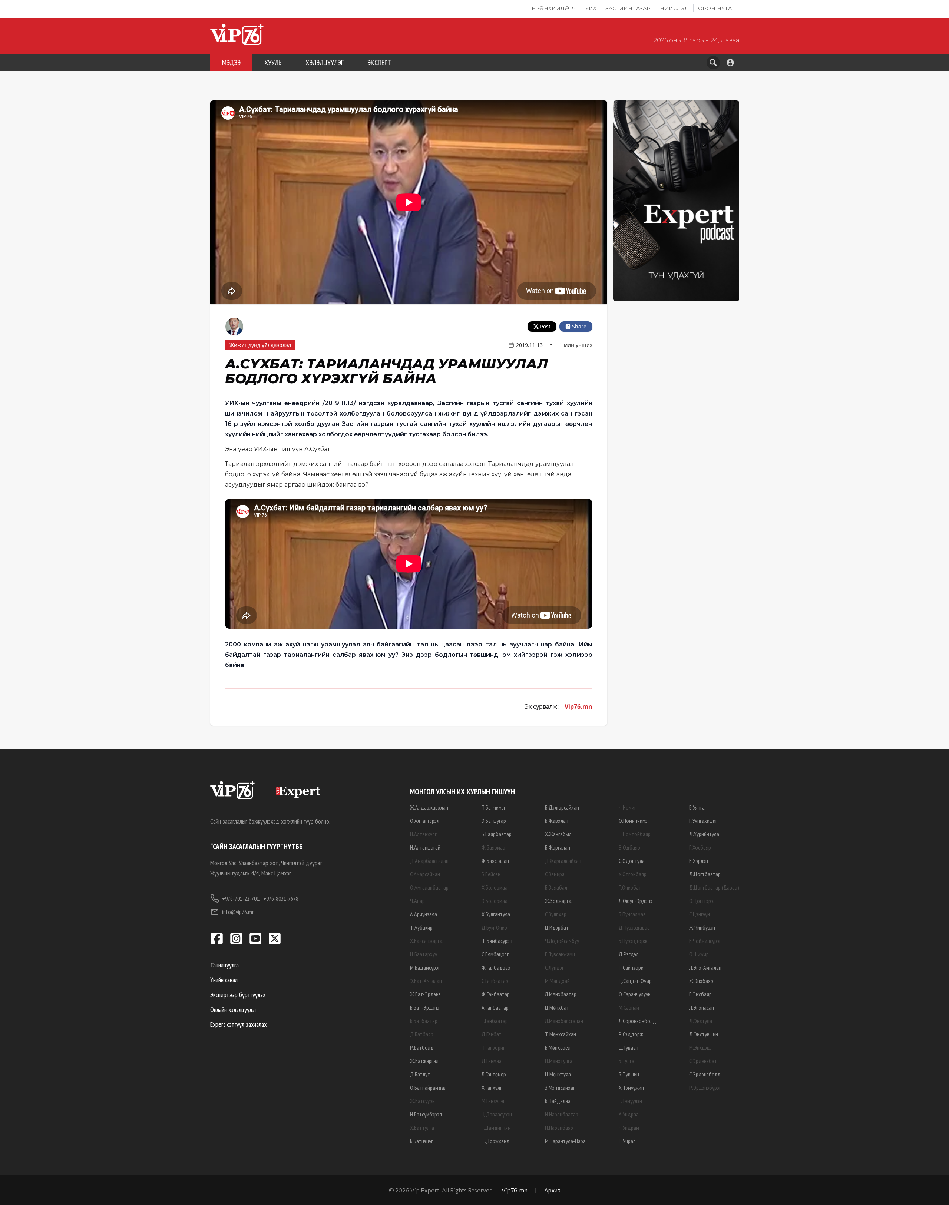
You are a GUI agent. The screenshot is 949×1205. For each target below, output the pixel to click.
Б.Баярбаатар (497, 834)
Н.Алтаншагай (425, 847)
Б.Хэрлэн (698, 860)
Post (545, 326)
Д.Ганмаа (492, 1061)
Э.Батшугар (494, 820)
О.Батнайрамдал (428, 1087)
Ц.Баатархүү (423, 954)
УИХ (590, 8)
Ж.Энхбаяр (701, 980)
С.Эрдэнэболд (705, 1074)
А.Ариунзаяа (423, 914)
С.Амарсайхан (425, 874)
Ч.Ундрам (629, 1127)
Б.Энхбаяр (700, 994)
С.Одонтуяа (632, 860)
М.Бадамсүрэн (425, 967)
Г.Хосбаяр (700, 847)
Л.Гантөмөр (494, 1074)
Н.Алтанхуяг (423, 834)
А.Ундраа (629, 1114)
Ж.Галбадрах (496, 967)
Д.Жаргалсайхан (563, 860)
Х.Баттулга (422, 1127)
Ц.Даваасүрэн (497, 1114)
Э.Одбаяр (629, 847)
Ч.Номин (628, 807)
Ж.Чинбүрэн (702, 927)
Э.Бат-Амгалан (426, 980)
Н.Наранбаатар (561, 1114)
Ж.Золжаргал (559, 900)
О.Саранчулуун (635, 994)
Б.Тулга (626, 1061)
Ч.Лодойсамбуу (562, 940)
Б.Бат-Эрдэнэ (424, 1007)
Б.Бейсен (491, 874)
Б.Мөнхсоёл (558, 1047)
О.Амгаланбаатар (429, 887)
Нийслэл (674, 8)
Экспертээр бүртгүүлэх (237, 994)
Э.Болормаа (494, 900)
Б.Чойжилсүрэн (705, 940)
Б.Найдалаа (558, 1101)
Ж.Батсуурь (422, 1101)
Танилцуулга (224, 965)
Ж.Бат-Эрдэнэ (425, 994)
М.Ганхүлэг (493, 1101)
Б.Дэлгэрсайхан (562, 807)
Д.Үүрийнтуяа (704, 834)
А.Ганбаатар (495, 1007)
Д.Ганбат (492, 1034)
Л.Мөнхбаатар (560, 994)
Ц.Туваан (628, 1047)
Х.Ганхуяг (492, 1087)
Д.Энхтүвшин (703, 1034)
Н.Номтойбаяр (635, 834)
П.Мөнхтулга (558, 1061)
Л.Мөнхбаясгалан (564, 1020)
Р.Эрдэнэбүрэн (705, 1087)
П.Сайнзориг (632, 967)
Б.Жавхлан (556, 820)
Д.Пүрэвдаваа (634, 927)
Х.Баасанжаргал (427, 940)
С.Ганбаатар (495, 980)
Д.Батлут (420, 1074)
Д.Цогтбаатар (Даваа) (714, 887)
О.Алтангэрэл (424, 820)
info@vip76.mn (238, 912)
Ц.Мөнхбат (557, 1007)
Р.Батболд (422, 1047)
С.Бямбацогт (495, 954)
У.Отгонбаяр (633, 874)
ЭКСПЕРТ (379, 62)
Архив (552, 1190)
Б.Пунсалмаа (632, 914)
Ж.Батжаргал (424, 1061)
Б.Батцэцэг (421, 1141)
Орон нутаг (716, 8)
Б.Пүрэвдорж (633, 940)
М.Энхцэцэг (701, 1047)
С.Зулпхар (555, 914)
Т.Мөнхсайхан (560, 1034)
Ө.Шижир (699, 954)
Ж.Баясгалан (495, 860)
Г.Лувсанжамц (560, 954)
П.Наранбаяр (559, 1127)
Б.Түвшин (629, 1074)
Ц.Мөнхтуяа (558, 1074)
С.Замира (555, 874)
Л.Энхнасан (701, 1007)
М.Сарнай (629, 1007)
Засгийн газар (628, 8)
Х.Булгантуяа (496, 914)
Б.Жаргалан (557, 847)
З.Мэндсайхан (560, 1087)
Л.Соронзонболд (637, 1020)
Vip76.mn (578, 706)
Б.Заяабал (556, 887)
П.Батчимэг (494, 807)
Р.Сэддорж (631, 1034)
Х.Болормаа (494, 887)
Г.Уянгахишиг (703, 820)
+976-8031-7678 (280, 898)
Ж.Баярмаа (493, 847)
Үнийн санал (224, 980)
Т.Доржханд (496, 1141)
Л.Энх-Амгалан (705, 967)
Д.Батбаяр (421, 1034)
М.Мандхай (557, 980)
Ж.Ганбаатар (496, 994)
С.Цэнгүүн (699, 914)
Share (579, 326)
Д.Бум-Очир (494, 927)
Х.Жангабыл (558, 834)
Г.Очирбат (630, 887)
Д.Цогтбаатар (705, 874)
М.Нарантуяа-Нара (565, 1141)
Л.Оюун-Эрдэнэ (635, 900)
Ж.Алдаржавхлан (429, 807)
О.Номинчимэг (634, 820)
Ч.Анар (417, 900)
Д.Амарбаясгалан (429, 860)
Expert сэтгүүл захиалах (238, 1024)
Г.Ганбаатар (495, 1020)
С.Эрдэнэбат (703, 1061)
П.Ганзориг (493, 1047)
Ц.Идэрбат (557, 927)
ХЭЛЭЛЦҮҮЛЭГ (324, 62)
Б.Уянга (697, 807)
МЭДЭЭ (231, 62)
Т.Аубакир (421, 927)
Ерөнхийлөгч (554, 8)
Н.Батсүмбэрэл (426, 1114)
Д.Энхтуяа (700, 1020)
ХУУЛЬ (273, 62)
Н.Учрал (627, 1141)
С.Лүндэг (554, 967)
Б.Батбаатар (423, 1020)
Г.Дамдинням (496, 1127)
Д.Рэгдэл (629, 954)
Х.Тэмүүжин (631, 1087)
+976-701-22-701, (241, 898)
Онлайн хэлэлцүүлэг (233, 1009)
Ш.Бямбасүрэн (497, 940)
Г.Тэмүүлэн (630, 1101)
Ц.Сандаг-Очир (635, 980)
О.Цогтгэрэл (702, 900)
